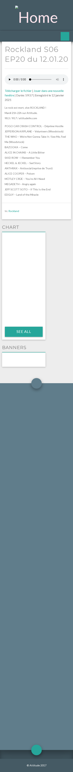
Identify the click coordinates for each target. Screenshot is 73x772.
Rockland (13, 211)
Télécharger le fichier (18, 90)
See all (23, 331)
